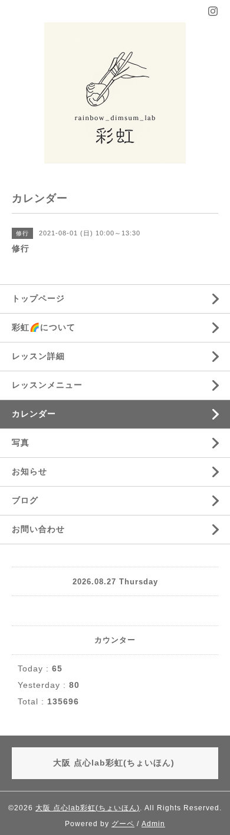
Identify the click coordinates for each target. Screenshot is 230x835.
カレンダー (34, 413)
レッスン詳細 (38, 356)
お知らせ (29, 471)
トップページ (38, 298)
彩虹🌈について (43, 327)
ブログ (25, 500)
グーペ (122, 824)
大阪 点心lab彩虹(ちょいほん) (87, 808)
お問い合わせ (38, 529)
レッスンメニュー (47, 385)
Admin (153, 824)
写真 (20, 442)
